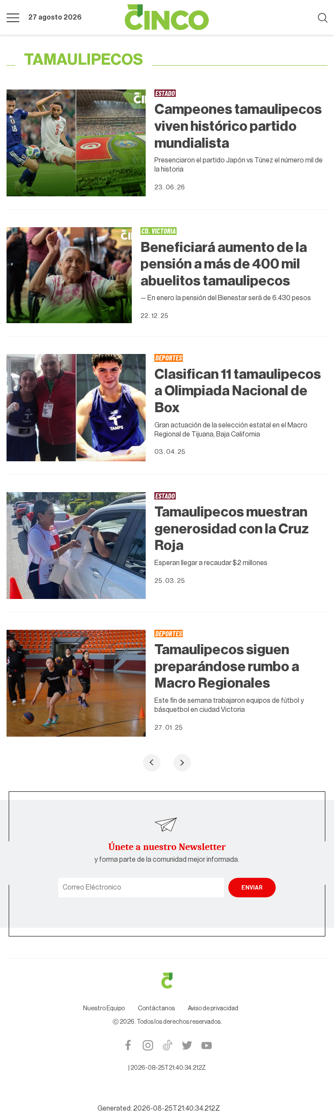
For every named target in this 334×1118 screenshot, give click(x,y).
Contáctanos (156, 1009)
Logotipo (167, 17)
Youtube (206, 1045)
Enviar (252, 887)
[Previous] (151, 762)
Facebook (128, 1045)
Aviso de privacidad (213, 1009)
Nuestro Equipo (104, 1009)
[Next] (182, 762)
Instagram (147, 1045)
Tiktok (167, 1045)
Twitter (186, 1045)
